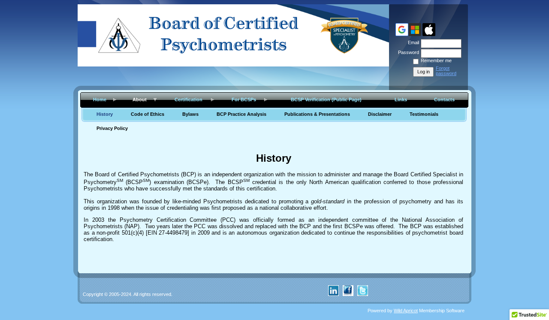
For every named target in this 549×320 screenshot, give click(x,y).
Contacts (444, 99)
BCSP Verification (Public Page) (326, 99)
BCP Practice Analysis (241, 114)
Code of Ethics (147, 114)
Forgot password (446, 71)
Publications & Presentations (317, 114)
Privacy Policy (112, 128)
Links (401, 99)
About (140, 99)
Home (99, 99)
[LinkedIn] (333, 294)
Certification (188, 99)
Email (412, 42)
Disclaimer (380, 114)
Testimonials (424, 114)
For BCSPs (244, 99)
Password (407, 52)
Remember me (436, 60)
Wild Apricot (406, 310)
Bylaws (190, 114)
